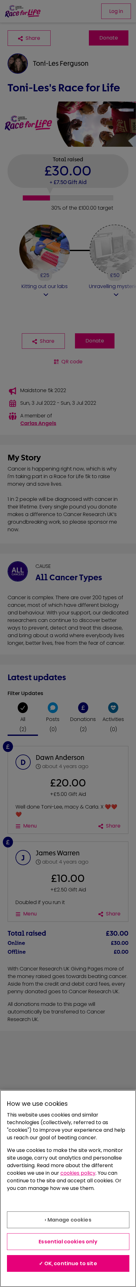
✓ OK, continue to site (68, 1263)
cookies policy (78, 1173)
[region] (68, 1188)
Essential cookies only (68, 1241)
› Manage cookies (68, 1219)
